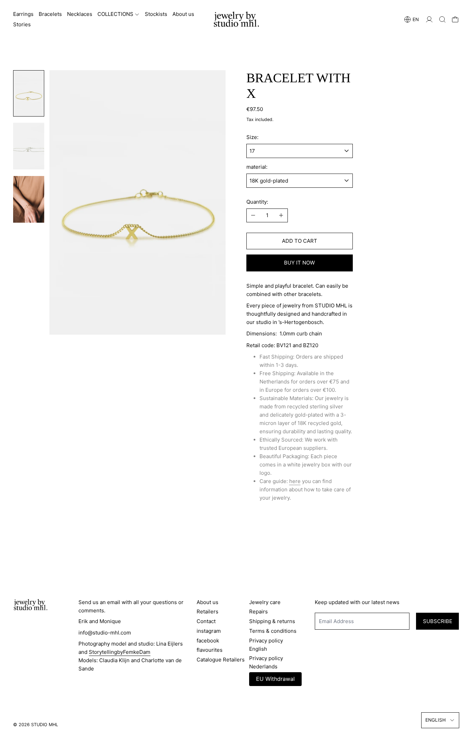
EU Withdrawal (275, 678)
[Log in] (429, 20)
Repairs (258, 611)
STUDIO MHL (44, 724)
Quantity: (257, 201)
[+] (281, 215)
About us (183, 14)
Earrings (23, 14)
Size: (252, 137)
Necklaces (79, 14)
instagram (209, 631)
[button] (442, 20)
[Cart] (455, 20)
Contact (206, 621)
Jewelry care (265, 602)
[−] (253, 215)
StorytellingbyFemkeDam (119, 652)
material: (256, 167)
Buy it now (299, 262)
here (295, 481)
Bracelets (50, 14)
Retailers (207, 611)
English (435, 720)
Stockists (156, 14)
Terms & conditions (272, 631)
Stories (22, 24)
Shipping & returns (272, 621)
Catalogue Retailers (221, 659)
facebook (208, 640)
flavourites (210, 650)
